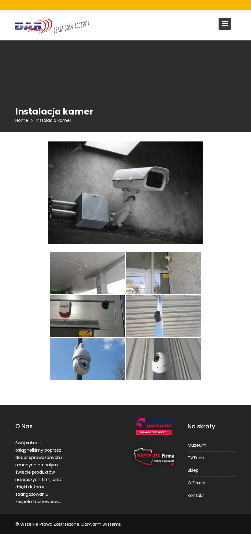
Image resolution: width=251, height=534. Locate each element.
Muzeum (197, 445)
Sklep (193, 470)
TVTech (196, 458)
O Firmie (196, 483)
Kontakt (196, 495)
